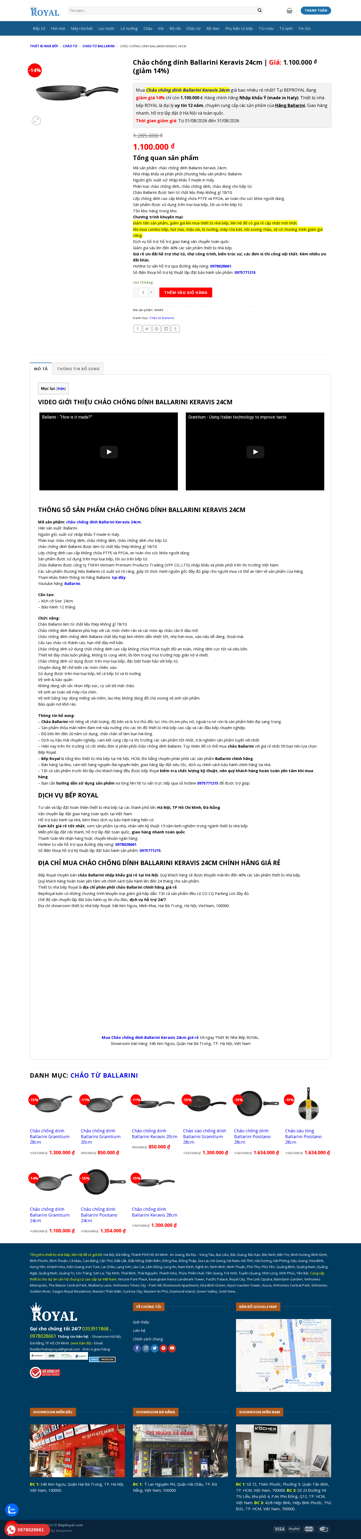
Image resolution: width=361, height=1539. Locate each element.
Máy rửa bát (82, 28)
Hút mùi (58, 28)
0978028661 (43, 1336)
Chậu (148, 28)
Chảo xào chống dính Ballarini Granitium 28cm (204, 1136)
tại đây (118, 577)
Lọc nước (106, 28)
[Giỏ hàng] (289, 10)
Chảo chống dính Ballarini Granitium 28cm (50, 1136)
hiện (61, 388)
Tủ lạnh (286, 28)
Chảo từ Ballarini (98, 46)
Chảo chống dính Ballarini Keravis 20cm (154, 1133)
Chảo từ (193, 28)
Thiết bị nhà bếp (44, 46)
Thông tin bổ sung (78, 368)
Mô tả (41, 368)
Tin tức (304, 28)
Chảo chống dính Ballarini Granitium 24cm (50, 1214)
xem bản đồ (81, 1343)
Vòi (161, 28)
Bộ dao (212, 28)
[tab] (41, 368)
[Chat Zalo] (11, 1510)
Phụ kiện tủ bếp (239, 28)
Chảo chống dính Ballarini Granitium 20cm (101, 1136)
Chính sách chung (148, 1338)
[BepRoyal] (44, 11)
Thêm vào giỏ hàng (185, 292)
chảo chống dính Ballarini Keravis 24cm (103, 521)
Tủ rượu (266, 28)
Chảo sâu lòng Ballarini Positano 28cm (303, 1136)
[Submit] (260, 11)
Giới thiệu (141, 1322)
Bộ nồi (175, 28)
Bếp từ (39, 28)
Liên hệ (139, 1330)
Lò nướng (129, 28)
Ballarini (72, 583)
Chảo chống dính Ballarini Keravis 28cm (154, 1212)
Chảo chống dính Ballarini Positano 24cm (99, 1214)
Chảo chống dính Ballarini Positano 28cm (252, 1136)
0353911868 (95, 1328)
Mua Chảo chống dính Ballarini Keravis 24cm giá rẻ (150, 1037)
